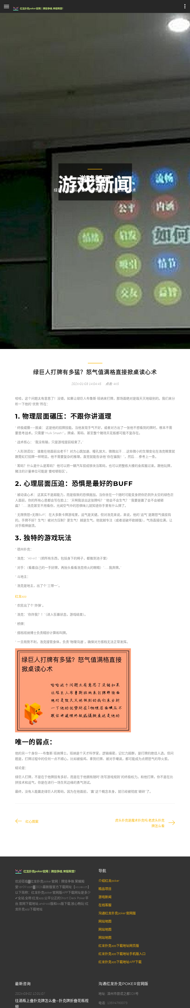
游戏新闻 (104, 897)
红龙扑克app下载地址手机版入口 (122, 954)
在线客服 (104, 905)
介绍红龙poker (109, 880)
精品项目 (104, 889)
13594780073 (117, 1003)
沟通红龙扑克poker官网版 (117, 913)
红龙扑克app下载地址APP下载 (120, 962)
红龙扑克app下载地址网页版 (118, 945)
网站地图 (104, 921)
